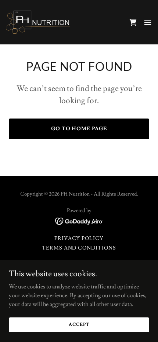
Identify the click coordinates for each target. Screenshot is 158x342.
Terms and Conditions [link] (79, 248)
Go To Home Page (79, 128)
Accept (79, 324)
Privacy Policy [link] (79, 238)
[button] (147, 22)
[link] (38, 22)
